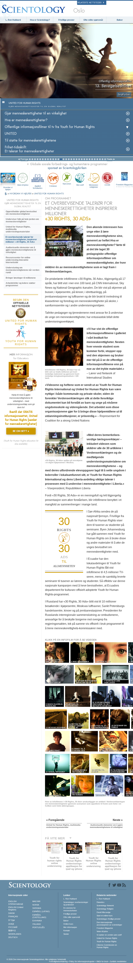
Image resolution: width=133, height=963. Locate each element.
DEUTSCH (12, 937)
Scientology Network (105, 905)
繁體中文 (12, 930)
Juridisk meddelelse (118, 961)
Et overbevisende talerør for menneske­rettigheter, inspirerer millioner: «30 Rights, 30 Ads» (21, 239)
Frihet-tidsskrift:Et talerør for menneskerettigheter (29, 149)
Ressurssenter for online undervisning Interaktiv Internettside (18, 260)
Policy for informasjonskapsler (82, 961)
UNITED (11, 133)
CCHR (107, 185)
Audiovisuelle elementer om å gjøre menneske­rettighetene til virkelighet (21, 250)
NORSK (35, 905)
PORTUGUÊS (38, 927)
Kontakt (66, 930)
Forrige (24, 159)
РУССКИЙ (12, 927)
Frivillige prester (66, 20)
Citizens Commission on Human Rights (107, 946)
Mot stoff (80, 185)
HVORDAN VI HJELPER (21, 193)
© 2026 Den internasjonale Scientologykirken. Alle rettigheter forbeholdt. (36, 959)
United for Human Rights (107, 938)
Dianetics (100, 902)
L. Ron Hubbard (13, 20)
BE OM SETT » (21, 431)
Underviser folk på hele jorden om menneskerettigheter (22, 220)
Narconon (67, 184)
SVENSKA (36, 908)
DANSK (11, 913)
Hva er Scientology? (40, 20)
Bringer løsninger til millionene (21, 278)
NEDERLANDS (14, 934)
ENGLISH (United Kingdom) (15, 908)
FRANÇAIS (13, 916)
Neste (109, 159)
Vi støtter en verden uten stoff (109, 935)
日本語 (11, 924)
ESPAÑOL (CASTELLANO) (39, 916)
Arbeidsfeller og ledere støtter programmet (20, 284)
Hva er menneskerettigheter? (26, 120)
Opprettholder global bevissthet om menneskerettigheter (21, 212)
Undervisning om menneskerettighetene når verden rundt (22, 270)
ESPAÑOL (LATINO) (41, 911)
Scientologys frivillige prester (109, 919)
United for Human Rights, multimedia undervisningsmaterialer (18, 229)
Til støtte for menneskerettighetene (30, 140)
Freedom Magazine (105, 928)
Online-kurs (68, 924)
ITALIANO (36, 924)
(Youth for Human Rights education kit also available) (21, 442)
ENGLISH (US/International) (15, 902)
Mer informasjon (70, 927)
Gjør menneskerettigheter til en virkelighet (35, 113)
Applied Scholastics (37, 187)
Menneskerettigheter (94, 186)
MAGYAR (36, 901)
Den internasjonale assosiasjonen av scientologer (109, 923)
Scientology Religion (105, 909)
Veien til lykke (22, 185)
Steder (66, 934)
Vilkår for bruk (102, 961)
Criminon (53, 186)
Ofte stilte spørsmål (93, 20)
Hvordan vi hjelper (7, 187)
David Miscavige (103, 912)
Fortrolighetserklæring (58, 961)
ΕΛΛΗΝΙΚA (37, 921)
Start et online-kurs (105, 916)
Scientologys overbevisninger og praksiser (75, 903)
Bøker (120, 20)
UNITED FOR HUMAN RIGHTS (49, 193)
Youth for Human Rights (107, 941)
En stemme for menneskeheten (70, 909)
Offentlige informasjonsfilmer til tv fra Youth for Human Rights (50, 126)
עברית (11, 920)
